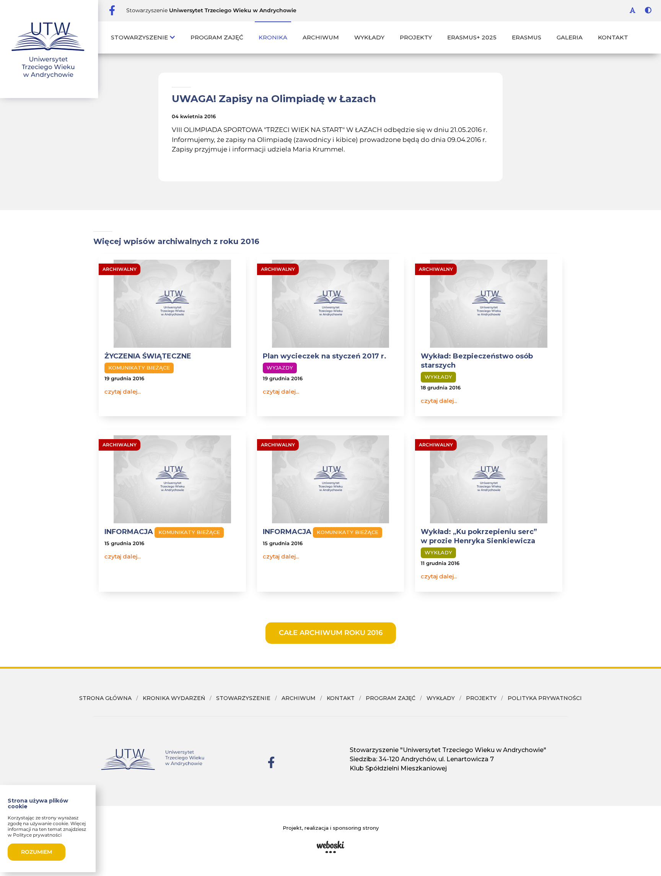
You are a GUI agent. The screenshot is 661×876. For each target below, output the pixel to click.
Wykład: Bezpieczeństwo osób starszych (477, 361)
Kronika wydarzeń (174, 698)
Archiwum (321, 37)
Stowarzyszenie (140, 37)
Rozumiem (36, 851)
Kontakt (613, 37)
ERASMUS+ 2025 (472, 37)
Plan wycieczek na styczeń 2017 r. (324, 356)
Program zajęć (216, 37)
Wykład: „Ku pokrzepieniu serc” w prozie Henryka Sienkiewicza (479, 536)
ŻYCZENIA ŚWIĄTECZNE (147, 356)
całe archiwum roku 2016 (331, 633)
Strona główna (105, 698)
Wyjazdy (280, 368)
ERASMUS (526, 37)
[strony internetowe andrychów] (330, 847)
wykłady (441, 698)
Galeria (570, 37)
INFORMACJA (128, 532)
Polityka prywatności (545, 698)
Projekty (416, 37)
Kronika (273, 37)
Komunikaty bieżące (139, 368)
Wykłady (369, 37)
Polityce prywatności (37, 835)
